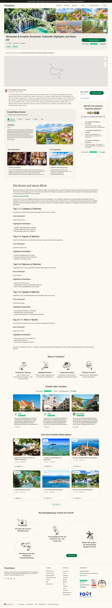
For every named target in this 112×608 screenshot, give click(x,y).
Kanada (65, 581)
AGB (36, 604)
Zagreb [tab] (19, 119)
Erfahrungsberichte (51, 577)
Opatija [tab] (34, 119)
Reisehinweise (42, 604)
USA (64, 584)
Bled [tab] (41, 119)
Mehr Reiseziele (67, 592)
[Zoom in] (105, 63)
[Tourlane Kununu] (14, 578)
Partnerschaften (50, 575)
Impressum (22, 604)
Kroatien (18, 53)
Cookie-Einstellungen (53, 604)
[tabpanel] (40, 150)
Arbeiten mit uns (50, 573)
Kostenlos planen (94, 40)
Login (104, 5)
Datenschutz (29, 604)
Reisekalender (66, 594)
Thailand (65, 586)
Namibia (65, 579)
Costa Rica (65, 571)
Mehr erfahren (56, 504)
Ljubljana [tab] (11, 119)
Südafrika (65, 575)
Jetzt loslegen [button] (71, 555)
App (47, 581)
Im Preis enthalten (84, 98)
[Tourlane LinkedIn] (11, 578)
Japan (64, 588)
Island (64, 573)
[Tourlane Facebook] (5, 578)
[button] (9, 5)
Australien (65, 590)
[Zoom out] (105, 66)
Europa (13, 53)
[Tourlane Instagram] (8, 578)
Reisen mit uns (49, 571)
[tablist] (40, 119)
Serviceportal (49, 584)
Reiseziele (8, 53)
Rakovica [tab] (27, 119)
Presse (48, 579)
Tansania (65, 577)
